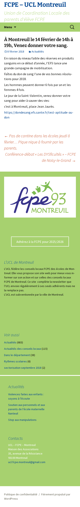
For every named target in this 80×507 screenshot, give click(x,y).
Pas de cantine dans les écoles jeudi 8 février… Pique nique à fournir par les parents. (37, 142)
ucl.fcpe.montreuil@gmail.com (26, 462)
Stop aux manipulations (22, 420)
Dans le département (17, 355)
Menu (8, 27)
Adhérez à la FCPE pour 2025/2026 (40, 242)
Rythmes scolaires (15, 361)
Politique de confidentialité (20, 494)
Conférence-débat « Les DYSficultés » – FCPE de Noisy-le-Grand (40, 157)
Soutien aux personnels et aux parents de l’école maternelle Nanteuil (26, 409)
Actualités (38, 51)
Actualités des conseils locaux (22, 349)
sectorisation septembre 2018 (22, 368)
